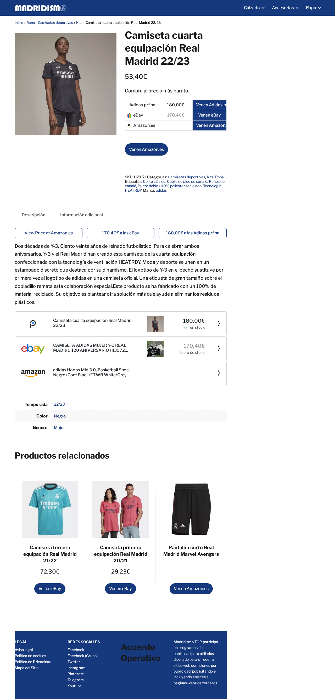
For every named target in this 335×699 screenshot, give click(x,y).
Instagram (77, 667)
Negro (60, 416)
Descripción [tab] (33, 214)
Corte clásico (154, 181)
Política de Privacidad (33, 661)
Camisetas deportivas (55, 22)
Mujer (59, 427)
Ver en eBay (49, 588)
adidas (161, 190)
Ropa (311, 7)
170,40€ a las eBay (120, 232)
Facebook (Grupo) (83, 655)
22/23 (59, 404)
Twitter (74, 661)
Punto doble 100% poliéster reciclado (170, 186)
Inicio (19, 22)
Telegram (76, 680)
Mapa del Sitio (26, 667)
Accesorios (283, 7)
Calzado (252, 7)
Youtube (75, 686)
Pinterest (76, 674)
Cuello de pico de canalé (187, 181)
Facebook (76, 649)
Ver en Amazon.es (146, 149)
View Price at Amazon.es (49, 232)
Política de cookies (30, 655)
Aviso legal (24, 649)
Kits (79, 22)
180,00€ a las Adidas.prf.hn (192, 232)
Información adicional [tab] (81, 214)
